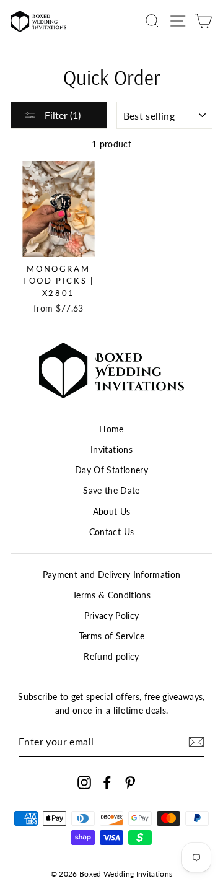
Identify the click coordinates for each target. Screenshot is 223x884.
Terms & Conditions (111, 595)
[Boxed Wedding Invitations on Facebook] (107, 783)
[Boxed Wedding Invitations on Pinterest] (130, 783)
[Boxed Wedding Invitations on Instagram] (84, 783)
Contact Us (111, 532)
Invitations (111, 450)
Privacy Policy (111, 616)
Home (111, 429)
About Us (112, 512)
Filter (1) (61, 115)
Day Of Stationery (111, 470)
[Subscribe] (196, 742)
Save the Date (111, 491)
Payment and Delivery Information (112, 575)
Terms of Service (111, 636)
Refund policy (111, 657)
